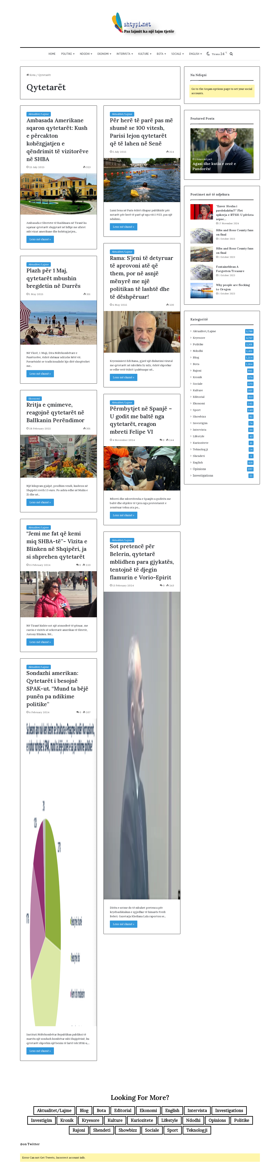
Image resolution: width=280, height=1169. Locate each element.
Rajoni (197, 370)
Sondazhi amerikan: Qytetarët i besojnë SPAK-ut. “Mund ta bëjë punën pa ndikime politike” (57, 688)
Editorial (198, 396)
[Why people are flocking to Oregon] (201, 290)
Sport (197, 410)
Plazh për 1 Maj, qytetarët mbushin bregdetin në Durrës (53, 278)
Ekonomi (103, 54)
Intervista (123, 54)
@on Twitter (30, 1144)
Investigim (200, 423)
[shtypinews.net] (140, 23)
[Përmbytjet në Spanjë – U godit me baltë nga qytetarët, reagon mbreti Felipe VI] (142, 468)
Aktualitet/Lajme (38, 114)
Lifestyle (198, 436)
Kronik (197, 377)
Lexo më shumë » (40, 239)
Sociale (176, 54)
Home (52, 54)
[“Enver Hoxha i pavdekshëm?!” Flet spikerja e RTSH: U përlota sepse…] (201, 212)
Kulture (143, 54)
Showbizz (199, 416)
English (194, 54)
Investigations (203, 475)
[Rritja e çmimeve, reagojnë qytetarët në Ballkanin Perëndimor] (58, 456)
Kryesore (199, 337)
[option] (222, 150)
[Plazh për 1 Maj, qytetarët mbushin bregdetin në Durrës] (58, 322)
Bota (160, 54)
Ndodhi (85, 54)
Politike (66, 54)
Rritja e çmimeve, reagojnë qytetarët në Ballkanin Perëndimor (55, 412)
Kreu (32, 75)
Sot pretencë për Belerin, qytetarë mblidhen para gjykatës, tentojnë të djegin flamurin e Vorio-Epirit (142, 562)
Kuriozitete (200, 442)
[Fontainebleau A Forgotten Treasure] (201, 272)
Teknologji (200, 449)
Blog (196, 357)
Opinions (199, 469)
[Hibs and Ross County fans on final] (201, 236)
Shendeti (199, 456)
